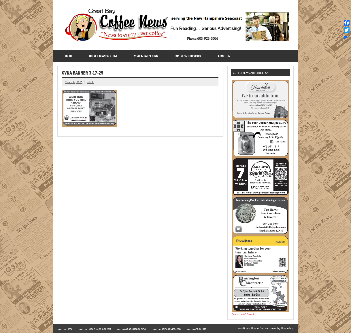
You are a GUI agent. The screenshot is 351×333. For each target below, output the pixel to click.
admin (90, 82)
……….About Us (220, 56)
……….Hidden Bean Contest (99, 56)
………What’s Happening (142, 56)
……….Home (64, 56)
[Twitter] (346, 30)
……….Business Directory (184, 56)
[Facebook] (346, 22)
